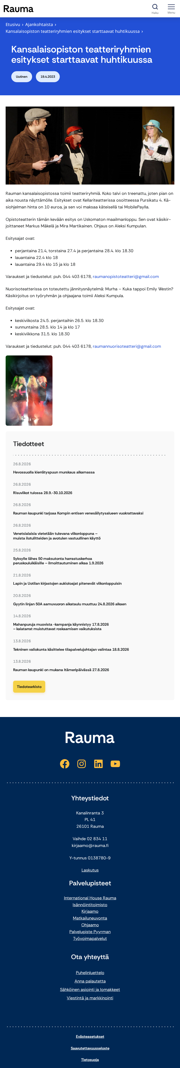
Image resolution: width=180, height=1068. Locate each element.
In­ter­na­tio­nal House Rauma (90, 898)
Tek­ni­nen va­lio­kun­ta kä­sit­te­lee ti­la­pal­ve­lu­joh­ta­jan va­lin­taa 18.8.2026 (71, 649)
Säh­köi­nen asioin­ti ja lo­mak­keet (90, 989)
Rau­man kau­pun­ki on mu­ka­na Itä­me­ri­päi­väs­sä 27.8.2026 (61, 670)
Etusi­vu (13, 24)
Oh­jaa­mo (90, 925)
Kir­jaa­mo (90, 911)
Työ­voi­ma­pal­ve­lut (90, 938)
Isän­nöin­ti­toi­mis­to (90, 905)
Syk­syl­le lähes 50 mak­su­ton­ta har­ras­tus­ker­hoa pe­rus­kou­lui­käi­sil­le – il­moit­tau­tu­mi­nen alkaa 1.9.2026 (58, 560)
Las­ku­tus (90, 870)
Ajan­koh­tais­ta (39, 24)
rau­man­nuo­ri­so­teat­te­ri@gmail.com (127, 346)
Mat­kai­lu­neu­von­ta (90, 918)
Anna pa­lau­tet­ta (90, 981)
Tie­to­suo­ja (90, 1059)
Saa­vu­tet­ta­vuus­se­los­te (90, 1048)
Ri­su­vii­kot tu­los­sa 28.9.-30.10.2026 (42, 493)
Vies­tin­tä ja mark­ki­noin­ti (90, 998)
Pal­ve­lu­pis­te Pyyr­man (90, 932)
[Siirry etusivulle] (19, 8)
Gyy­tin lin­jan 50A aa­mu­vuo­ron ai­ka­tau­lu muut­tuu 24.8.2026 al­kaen (69, 604)
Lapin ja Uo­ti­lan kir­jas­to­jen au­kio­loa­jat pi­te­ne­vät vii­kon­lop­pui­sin (67, 583)
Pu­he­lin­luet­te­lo (90, 973)
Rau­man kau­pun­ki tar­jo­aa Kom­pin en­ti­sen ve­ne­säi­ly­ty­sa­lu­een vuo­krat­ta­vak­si (78, 513)
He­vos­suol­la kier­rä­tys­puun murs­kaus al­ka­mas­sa (54, 472)
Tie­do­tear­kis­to (29, 686)
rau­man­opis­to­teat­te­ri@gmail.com (126, 276)
